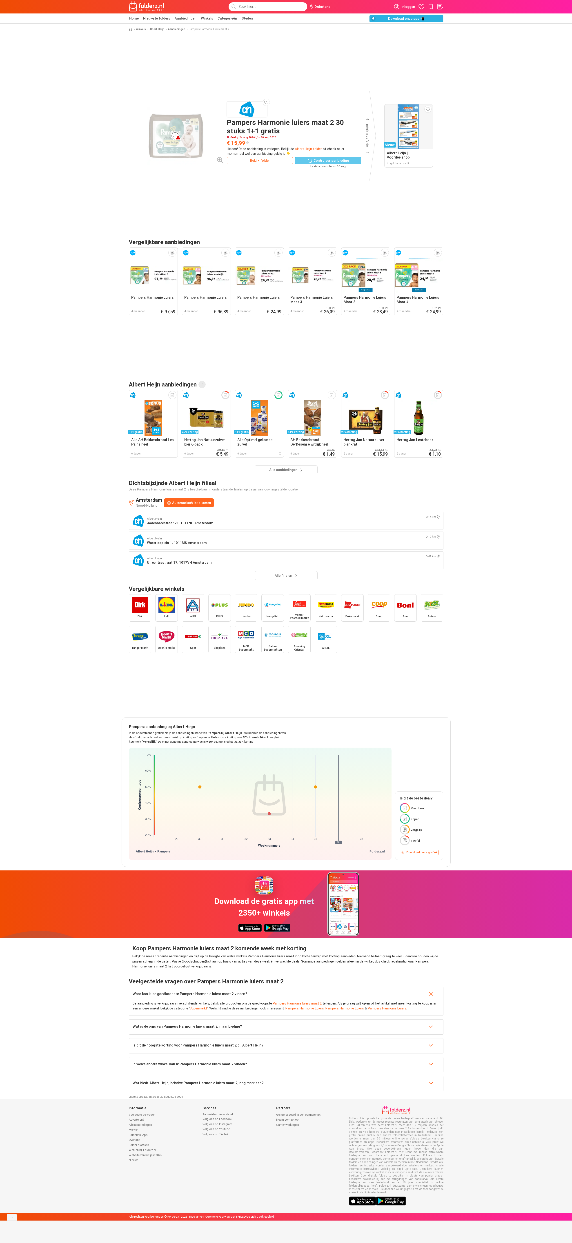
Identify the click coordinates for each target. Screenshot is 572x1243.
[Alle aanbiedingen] (202, 384)
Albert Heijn (156, 29)
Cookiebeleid (265, 1216)
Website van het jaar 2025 (145, 1155)
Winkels (207, 18)
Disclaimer (196, 1216)
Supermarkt (198, 1008)
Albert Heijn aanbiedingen (163, 384)
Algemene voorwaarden (220, 1216)
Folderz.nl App (138, 1135)
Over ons (134, 1139)
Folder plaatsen (139, 1145)
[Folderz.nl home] (146, 6)
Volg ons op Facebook (217, 1119)
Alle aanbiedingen (140, 1124)
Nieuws (133, 1160)
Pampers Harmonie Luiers (304, 1008)
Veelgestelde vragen (142, 1114)
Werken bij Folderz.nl (142, 1150)
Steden (247, 18)
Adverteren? (136, 1119)
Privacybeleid (246, 1216)
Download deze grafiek (421, 852)
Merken (133, 1129)
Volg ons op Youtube (216, 1129)
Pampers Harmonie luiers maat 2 (297, 1003)
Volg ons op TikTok (216, 1134)
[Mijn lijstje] (439, 6)
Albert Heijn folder (308, 149)
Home (134, 18)
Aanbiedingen (185, 18)
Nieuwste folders (156, 18)
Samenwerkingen (287, 1124)
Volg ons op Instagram (217, 1124)
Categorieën (227, 18)
